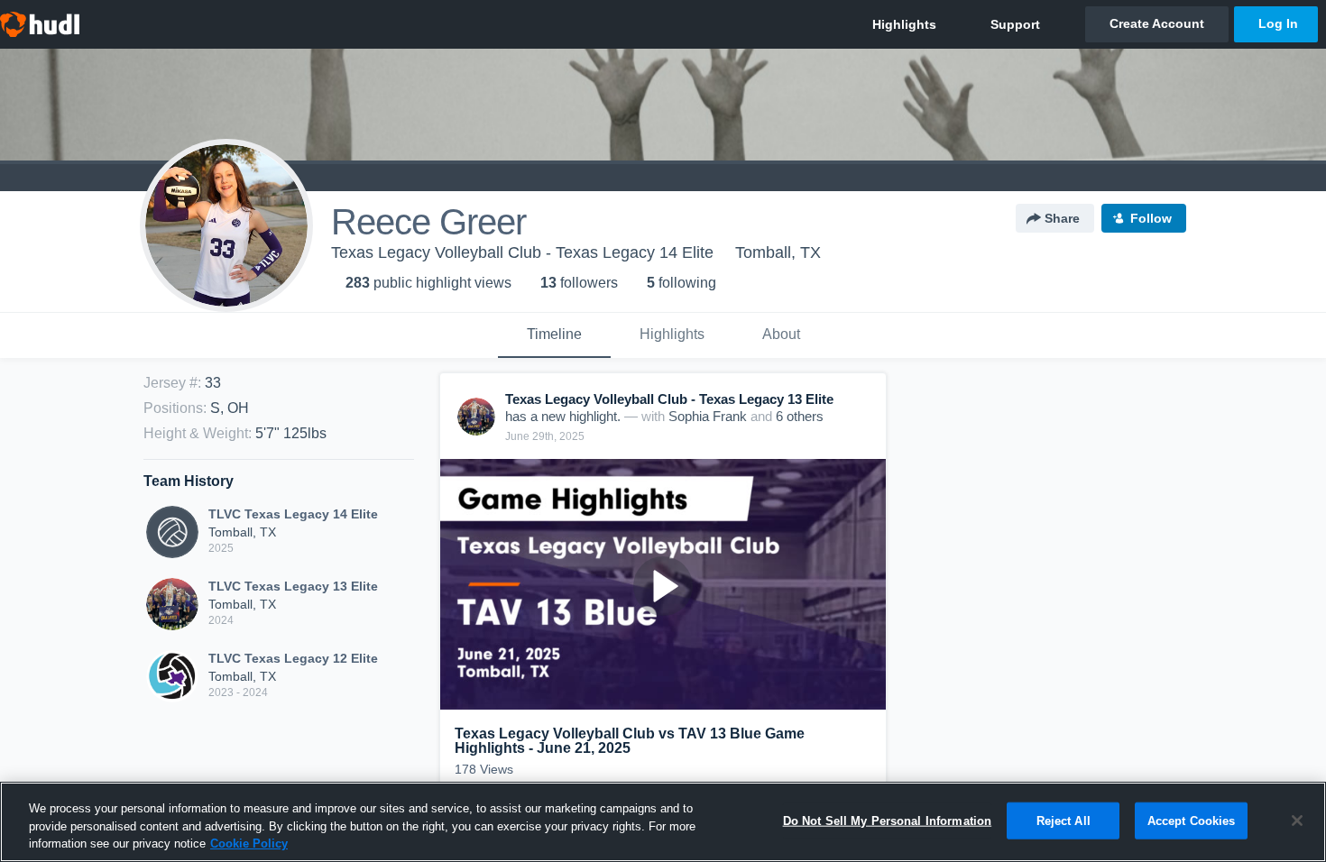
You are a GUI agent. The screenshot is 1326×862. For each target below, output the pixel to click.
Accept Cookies (1191, 820)
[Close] (1297, 820)
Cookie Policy (249, 843)
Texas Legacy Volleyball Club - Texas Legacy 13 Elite (669, 399)
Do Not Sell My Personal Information (887, 820)
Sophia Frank (707, 416)
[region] (663, 822)
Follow (1151, 218)
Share (1062, 218)
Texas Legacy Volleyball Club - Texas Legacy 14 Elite (522, 252)
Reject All (1063, 820)
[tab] (554, 335)
